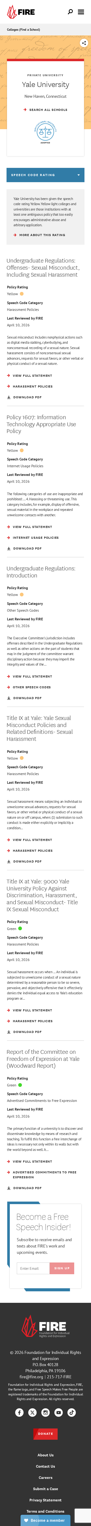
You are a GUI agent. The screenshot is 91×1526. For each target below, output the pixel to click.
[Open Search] (70, 12)
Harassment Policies (23, 309)
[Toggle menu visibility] (81, 11)
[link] (22, 12)
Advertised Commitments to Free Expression (42, 1100)
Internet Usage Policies (25, 465)
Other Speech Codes (23, 610)
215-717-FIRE (59, 1376)
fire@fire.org (31, 1376)
